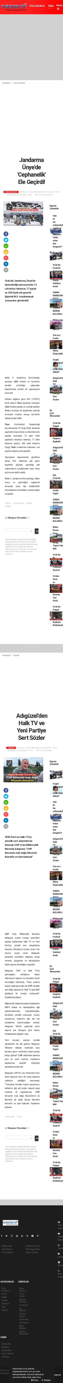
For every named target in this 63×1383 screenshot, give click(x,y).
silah (17, 381)
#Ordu (8, 503)
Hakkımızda (6, 1246)
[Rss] (28, 1236)
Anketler (5, 1347)
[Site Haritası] (34, 1236)
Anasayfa (6, 83)
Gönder (37, 531)
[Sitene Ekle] (39, 1236)
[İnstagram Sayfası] (13, 1236)
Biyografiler (6, 1350)
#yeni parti (10, 1116)
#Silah (8, 506)
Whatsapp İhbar (33, 1249)
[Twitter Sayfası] (8, 1236)
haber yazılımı (6, 1376)
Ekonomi (5, 1303)
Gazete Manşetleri (24, 1332)
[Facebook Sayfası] (3, 1236)
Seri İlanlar (24, 1322)
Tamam (47, 1380)
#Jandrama (18, 503)
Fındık (4, 1294)
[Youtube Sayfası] (18, 1236)
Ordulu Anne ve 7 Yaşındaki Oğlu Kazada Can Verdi (57, 588)
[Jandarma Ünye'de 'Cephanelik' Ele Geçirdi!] (23, 213)
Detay (35, 1380)
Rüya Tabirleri (7, 1353)
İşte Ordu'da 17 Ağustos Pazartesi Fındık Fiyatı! (57, 484)
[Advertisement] (31, 47)
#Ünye (29, 503)
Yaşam (4, 1300)
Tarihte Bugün (22, 1315)
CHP (8, 934)
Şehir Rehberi (22, 1327)
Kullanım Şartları (33, 1246)
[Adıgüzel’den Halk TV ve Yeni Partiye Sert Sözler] (23, 769)
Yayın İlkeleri (7, 1249)
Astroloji (5, 1357)
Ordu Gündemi (36, 5)
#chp (19, 1116)
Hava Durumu (23, 1289)
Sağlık (4, 1297)
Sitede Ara (6, 1344)
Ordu (8, 378)
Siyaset (16, 655)
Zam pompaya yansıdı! (57, 256)
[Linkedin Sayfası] (23, 1236)
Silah (14, 447)
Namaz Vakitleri (22, 1300)
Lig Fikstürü (22, 1309)
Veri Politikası (7, 1252)
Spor (3, 1307)
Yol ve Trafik (22, 1295)
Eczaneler (23, 1305)
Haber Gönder (32, 1252)
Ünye (20, 403)
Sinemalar (23, 1319)
